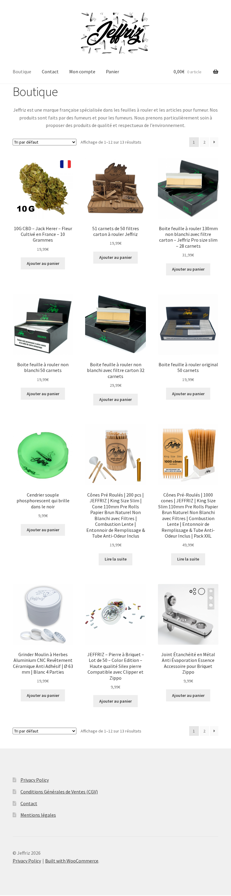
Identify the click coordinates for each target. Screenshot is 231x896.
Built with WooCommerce (71, 861)
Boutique (22, 71)
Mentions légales (38, 815)
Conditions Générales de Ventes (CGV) (59, 792)
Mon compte (82, 71)
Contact (50, 71)
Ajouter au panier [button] (43, 263)
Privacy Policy (34, 780)
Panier (112, 71)
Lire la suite (116, 559)
